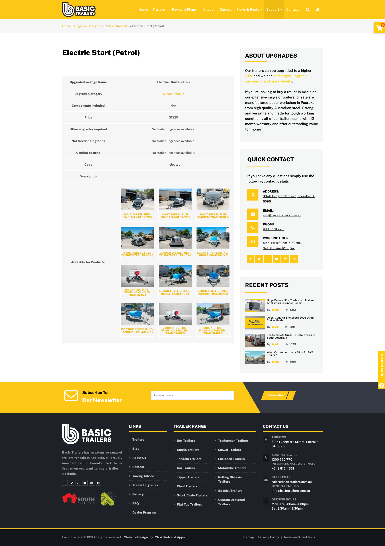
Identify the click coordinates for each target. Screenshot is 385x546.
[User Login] (318, 9)
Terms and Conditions (299, 537)
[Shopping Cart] (379, 27)
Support (272, 9)
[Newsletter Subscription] (71, 395)
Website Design (136, 537)
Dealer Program (144, 512)
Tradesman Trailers (233, 440)
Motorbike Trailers (232, 468)
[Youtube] (85, 483)
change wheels (279, 81)
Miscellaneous (118, 26)
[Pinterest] (98, 483)
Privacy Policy (268, 537)
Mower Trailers (229, 450)
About (208, 9)
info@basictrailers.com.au (282, 215)
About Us (139, 458)
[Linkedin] (78, 483)
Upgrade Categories (89, 26)
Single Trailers (188, 450)
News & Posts (248, 9)
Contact (292, 9)
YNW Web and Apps (170, 537)
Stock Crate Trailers (192, 495)
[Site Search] (308, 9)
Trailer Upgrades (145, 485)
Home (143, 9)
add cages (282, 76)
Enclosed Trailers (231, 459)
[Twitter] (71, 483)
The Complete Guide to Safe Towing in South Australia (291, 336)
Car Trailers (186, 468)
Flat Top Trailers (189, 504)
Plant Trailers (187, 486)
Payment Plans (184, 9)
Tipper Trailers (188, 477)
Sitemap (248, 537)
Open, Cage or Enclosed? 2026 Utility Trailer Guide (291, 319)
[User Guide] (381, 386)
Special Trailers (230, 490)
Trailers (159, 9)
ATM (249, 76)
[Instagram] (91, 483)
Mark (275, 309)
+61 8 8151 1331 (283, 468)
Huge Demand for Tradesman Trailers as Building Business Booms (291, 302)
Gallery (138, 494)
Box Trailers (186, 440)
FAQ (135, 503)
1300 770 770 (273, 229)
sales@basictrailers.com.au (292, 482)
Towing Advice (143, 476)
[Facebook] (65, 483)
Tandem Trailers (189, 459)
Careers (226, 9)
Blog (135, 448)
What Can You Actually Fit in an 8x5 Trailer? (290, 354)
